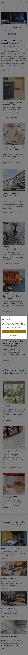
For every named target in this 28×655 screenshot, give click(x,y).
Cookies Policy (17, 327)
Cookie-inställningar (14, 335)
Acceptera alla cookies (14, 331)
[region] (14, 327)
